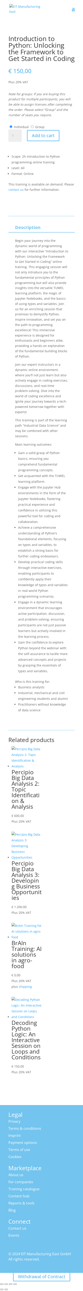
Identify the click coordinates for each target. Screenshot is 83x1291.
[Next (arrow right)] (6, 1289)
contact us (16, 189)
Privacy (14, 1121)
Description (28, 227)
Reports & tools (21, 1203)
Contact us (17, 1228)
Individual (21, 127)
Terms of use (19, 1149)
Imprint (14, 1135)
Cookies (14, 1156)
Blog (12, 1210)
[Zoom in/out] (2, 1284)
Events (13, 1235)
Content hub (18, 1196)
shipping (25, 986)
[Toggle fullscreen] (6, 1284)
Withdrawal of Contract (41, 1277)
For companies (20, 1181)
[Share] (10, 1284)
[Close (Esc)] (15, 1284)
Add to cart (43, 135)
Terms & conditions (24, 1128)
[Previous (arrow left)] (2, 1289)
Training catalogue (23, 1189)
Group (39, 127)
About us (15, 1174)
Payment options (22, 1142)
